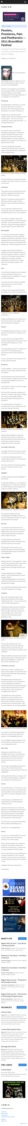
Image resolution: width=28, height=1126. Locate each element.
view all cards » (22, 1065)
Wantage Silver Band (8, 1046)
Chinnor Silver (6, 1012)
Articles (8, 26)
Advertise (3, 1119)
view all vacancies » (22, 1007)
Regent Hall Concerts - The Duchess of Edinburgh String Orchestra (14, 995)
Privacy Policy (4, 1113)
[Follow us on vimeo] (8, 7)
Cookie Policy (4, 1115)
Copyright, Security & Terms (8, 1116)
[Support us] (10, 7)
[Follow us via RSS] (6, 7)
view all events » (22, 938)
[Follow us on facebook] (1, 7)
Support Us (4, 1121)
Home (3, 26)
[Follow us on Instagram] (5, 7)
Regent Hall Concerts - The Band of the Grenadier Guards (13, 981)
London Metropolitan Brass (11, 1029)
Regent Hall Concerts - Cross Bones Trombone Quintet (13, 944)
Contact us (4, 1111)
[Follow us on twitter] (3, 7)
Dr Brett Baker (6, 1070)
